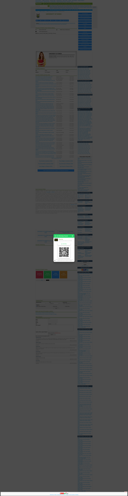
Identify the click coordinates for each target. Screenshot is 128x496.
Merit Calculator (72, 494)
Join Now (65, 243)
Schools (63, 494)
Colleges (67, 494)
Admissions (52, 494)
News (55, 494)
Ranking (76, 494)
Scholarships (59, 494)
